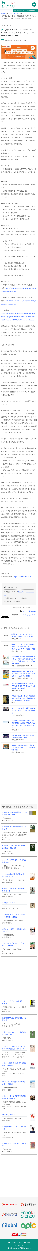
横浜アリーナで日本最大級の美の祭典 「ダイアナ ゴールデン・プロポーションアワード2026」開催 (23, 646)
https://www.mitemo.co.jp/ (23, 577)
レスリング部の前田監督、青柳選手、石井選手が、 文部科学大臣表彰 (23, 710)
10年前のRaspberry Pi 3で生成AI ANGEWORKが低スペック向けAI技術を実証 (23, 747)
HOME (3, 14)
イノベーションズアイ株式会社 (21, 1242)
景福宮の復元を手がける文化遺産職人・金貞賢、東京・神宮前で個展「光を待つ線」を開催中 (23, 698)
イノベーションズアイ (28, 615)
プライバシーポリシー (20, 1245)
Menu (34, 4)
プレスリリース (14, 14)
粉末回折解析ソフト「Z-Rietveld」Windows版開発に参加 (23, 736)
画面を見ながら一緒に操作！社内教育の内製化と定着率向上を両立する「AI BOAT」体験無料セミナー (23, 724)
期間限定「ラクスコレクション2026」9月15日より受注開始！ (22, 635)
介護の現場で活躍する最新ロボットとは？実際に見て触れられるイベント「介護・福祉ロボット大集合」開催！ (23, 660)
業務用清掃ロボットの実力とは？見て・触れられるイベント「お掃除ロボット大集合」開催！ (23, 673)
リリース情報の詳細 (29, 611)
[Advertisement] (19, 783)
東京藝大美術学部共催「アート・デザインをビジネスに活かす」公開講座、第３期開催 (23, 686)
